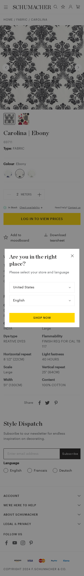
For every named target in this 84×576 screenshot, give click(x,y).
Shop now (42, 317)
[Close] (72, 255)
